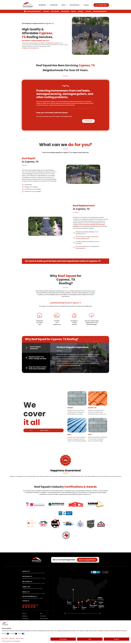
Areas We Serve (74, 5)
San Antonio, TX (27, 576)
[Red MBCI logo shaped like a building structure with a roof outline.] (76, 504)
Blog (41, 613)
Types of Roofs (44, 430)
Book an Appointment (87, 560)
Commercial (53, 5)
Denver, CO (25, 592)
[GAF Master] (32, 523)
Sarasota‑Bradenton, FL (29, 596)
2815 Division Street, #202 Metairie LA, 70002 (33, 583)
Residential (42, 5)
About (63, 5)
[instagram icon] (23, 607)
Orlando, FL (25, 601)
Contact (86, 5)
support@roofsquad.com (30, 605)
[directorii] (90, 524)
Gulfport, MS (26, 587)
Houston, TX (26, 571)
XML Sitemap (25, 618)
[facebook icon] (26, 607)
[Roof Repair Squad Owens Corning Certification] (35, 504)
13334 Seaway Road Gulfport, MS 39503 (32, 588)
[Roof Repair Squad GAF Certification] (68, 524)
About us (24, 613)
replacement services (53, 43)
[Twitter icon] (34, 607)
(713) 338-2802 (102, 5)
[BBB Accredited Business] (65, 513)
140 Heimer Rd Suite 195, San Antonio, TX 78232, (34, 578)
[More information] (95, 572)
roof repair (41, 43)
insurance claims (51, 179)
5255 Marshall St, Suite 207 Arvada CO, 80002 (33, 593)
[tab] (36, 348)
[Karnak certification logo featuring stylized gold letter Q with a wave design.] (95, 504)
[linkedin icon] (29, 607)
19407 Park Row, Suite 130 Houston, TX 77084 (33, 573)
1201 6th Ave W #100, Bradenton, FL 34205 (32, 598)
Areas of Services (44, 618)
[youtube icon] (32, 607)
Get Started (88, 121)
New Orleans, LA (27, 581)
